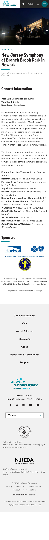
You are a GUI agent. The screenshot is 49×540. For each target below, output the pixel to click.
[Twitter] (17, 405)
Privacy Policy (18, 490)
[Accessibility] (23, 4)
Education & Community (24, 354)
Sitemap (9, 486)
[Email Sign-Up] (38, 405)
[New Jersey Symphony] (9, 4)
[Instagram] (23, 405)
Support (24, 362)
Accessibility (31, 490)
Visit (24, 323)
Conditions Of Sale (34, 486)
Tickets (31, 4)
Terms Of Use (19, 486)
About (24, 346)
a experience (24, 495)
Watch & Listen (24, 331)
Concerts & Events (24, 315)
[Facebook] (10, 405)
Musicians (24, 339)
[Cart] (38, 4)
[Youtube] (30, 405)
